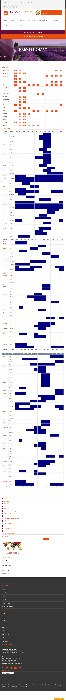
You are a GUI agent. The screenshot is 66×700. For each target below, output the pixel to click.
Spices (3, 589)
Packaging (6, 501)
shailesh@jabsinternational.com (10, 662)
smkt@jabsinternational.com (9, 660)
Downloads (6, 525)
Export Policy (6, 508)
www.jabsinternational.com (15, 663)
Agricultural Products (7, 606)
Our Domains (6, 528)
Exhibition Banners (8, 516)
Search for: (5, 536)
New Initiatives (7, 530)
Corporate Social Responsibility (11, 518)
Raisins (4, 599)
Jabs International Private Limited (26, 56)
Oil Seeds (4, 592)
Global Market (7, 506)
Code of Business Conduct (10, 521)
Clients (5, 498)
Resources (6, 503)
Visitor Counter (6, 557)
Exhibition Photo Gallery (9, 511)
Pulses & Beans (6, 603)
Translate (12, 675)
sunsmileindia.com (9, 533)
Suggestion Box (7, 513)
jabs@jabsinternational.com (13, 658)
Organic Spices (7, 523)
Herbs (3, 596)
